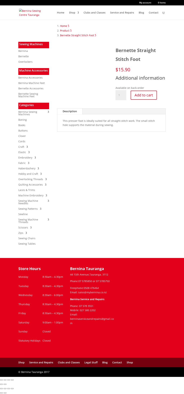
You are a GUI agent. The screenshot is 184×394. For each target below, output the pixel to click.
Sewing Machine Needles (28, 202)
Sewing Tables (27, 243)
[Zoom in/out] (1, 379)
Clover (22, 136)
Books (21, 125)
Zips (20, 233)
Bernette (23, 56)
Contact (153, 12)
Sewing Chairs (26, 238)
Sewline (23, 214)
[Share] (8, 379)
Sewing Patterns (28, 209)
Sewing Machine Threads (28, 221)
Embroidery (25, 157)
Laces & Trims (26, 190)
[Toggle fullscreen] (5, 379)
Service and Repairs (122, 12)
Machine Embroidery (30, 195)
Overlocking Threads (30, 179)
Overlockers (25, 62)
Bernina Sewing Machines (27, 113)
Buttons (23, 130)
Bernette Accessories (30, 88)
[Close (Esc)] (12, 379)
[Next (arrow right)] (5, 384)
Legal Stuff (91, 362)
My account (145, 3)
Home (60, 12)
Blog (141, 12)
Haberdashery (26, 168)
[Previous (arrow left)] (1, 384)
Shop (72, 12)
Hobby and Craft (28, 174)
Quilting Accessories (30, 184)
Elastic (22, 152)
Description (70, 111)
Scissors (23, 227)
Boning (22, 120)
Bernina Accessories (30, 77)
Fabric (22, 163)
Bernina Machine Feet (31, 83)
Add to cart (144, 95)
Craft (21, 147)
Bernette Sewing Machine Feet (28, 95)
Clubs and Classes (94, 12)
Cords (21, 141)
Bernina (23, 51)
